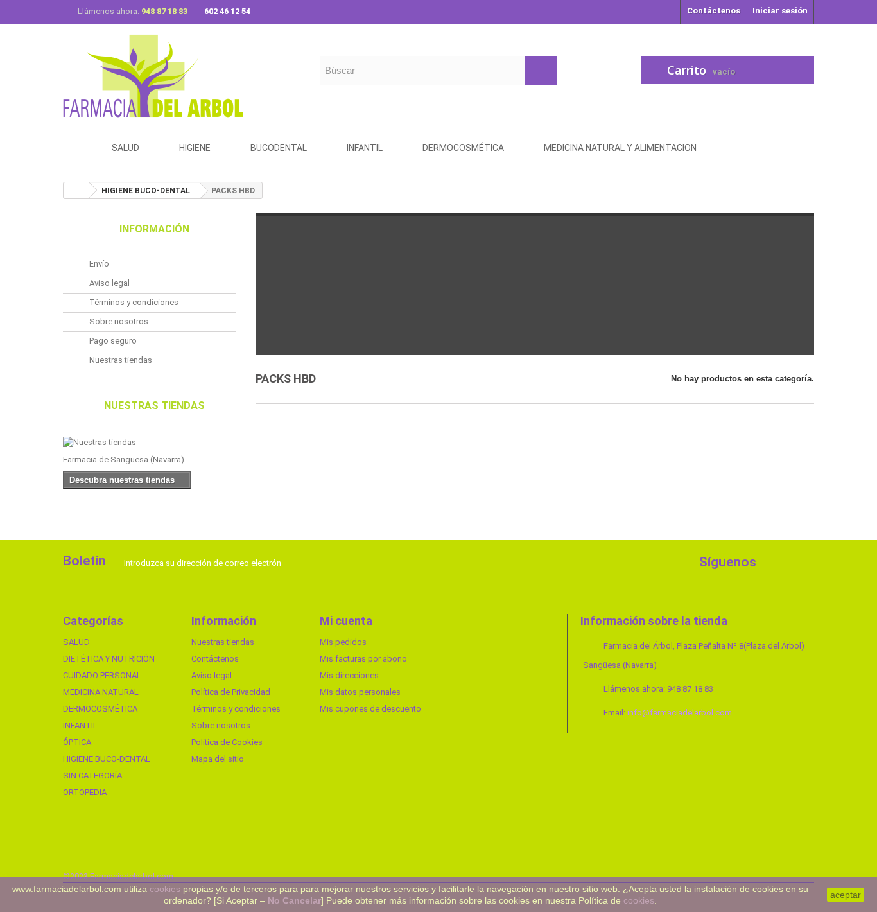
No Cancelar (294, 900)
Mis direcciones (349, 675)
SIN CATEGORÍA (92, 775)
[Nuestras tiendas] (149, 442)
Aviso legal (108, 283)
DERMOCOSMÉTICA (100, 709)
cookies (165, 889)
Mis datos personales (360, 692)
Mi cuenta (346, 620)
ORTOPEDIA (85, 792)
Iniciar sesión (780, 10)
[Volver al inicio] (76, 190)
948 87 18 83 (165, 11)
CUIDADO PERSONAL (102, 675)
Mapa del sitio (217, 759)
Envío (98, 263)
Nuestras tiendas (119, 360)
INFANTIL (80, 725)
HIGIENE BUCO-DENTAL (106, 759)
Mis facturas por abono (363, 658)
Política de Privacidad (230, 692)
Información (154, 229)
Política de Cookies (227, 742)
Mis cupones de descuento (370, 709)
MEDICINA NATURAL (101, 692)
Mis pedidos (343, 642)
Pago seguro (112, 341)
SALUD (76, 642)
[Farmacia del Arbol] (181, 75)
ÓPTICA (77, 742)
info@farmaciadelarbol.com (679, 712)
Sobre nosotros (117, 321)
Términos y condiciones (132, 302)
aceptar (845, 895)
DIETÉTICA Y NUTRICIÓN (109, 658)
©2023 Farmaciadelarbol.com (118, 876)
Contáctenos (713, 10)
